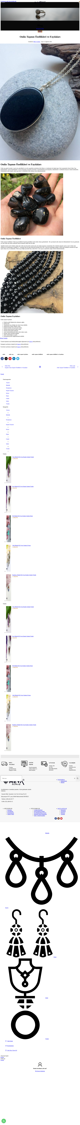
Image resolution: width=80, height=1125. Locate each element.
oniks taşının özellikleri (37, 354)
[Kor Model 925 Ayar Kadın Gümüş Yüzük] (8, 499)
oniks (4, 354)
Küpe (7, 396)
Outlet (7, 398)
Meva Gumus (36, 41)
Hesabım (9, 810)
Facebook (63, 811)
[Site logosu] (40, 5)
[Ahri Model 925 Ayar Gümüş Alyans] (8, 558)
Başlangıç (38, 28)
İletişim (62, 782)
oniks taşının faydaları (22, 354)
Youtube (63, 814)
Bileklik (8, 385)
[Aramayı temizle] (74, 778)
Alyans (8, 382)
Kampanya (8, 388)
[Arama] (77, 778)
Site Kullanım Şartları (39, 811)
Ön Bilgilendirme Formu (40, 812)
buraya (31, 341)
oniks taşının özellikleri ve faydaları (55, 354)
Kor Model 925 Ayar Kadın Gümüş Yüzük (23, 486)
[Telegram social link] (17, 358)
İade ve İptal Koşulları (39, 815)
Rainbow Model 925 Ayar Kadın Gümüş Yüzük (24, 575)
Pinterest (63, 812)
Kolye (7, 393)
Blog (42, 28)
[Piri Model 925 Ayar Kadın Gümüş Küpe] (8, 528)
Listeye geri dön (40, 366)
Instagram (63, 810)
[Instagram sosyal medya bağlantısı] (58, 818)
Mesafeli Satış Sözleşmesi (40, 814)
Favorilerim (10, 811)
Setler (7, 401)
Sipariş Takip (10, 814)
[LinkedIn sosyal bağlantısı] (13, 358)
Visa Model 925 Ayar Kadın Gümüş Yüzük (23, 457)
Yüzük (7, 403)
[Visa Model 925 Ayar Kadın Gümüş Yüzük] (8, 469)
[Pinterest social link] (10, 358)
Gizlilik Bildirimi (38, 810)
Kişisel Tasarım (10, 390)
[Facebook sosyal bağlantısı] (2, 358)
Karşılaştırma (10, 812)
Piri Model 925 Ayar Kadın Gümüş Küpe (22, 516)
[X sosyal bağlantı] (6, 358)
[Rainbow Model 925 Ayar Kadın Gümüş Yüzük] (8, 587)
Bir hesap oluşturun (40, 1071)
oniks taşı (11, 354)
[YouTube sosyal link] (61, 818)
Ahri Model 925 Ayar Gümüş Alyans (21, 545)
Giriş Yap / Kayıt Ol (12, 1050)
